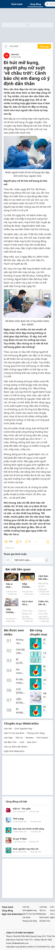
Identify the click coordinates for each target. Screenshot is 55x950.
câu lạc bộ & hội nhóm (15, 746)
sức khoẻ (26, 917)
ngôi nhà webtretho (14, 751)
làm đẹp (8, 737)
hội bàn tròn (10, 742)
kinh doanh (42, 737)
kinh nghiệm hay (23, 728)
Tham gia (44, 46)
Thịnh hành (16, 4)
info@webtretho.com (20, 943)
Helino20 (15, 54)
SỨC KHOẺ (14, 46)
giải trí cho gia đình (14, 733)
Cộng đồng (35, 4)
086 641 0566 (46, 939)
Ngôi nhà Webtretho (12, 914)
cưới (22, 742)
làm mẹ (8, 728)
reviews (30, 737)
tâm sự (19, 737)
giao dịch (31, 742)
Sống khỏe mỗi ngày (21, 46)
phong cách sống (36, 733)
